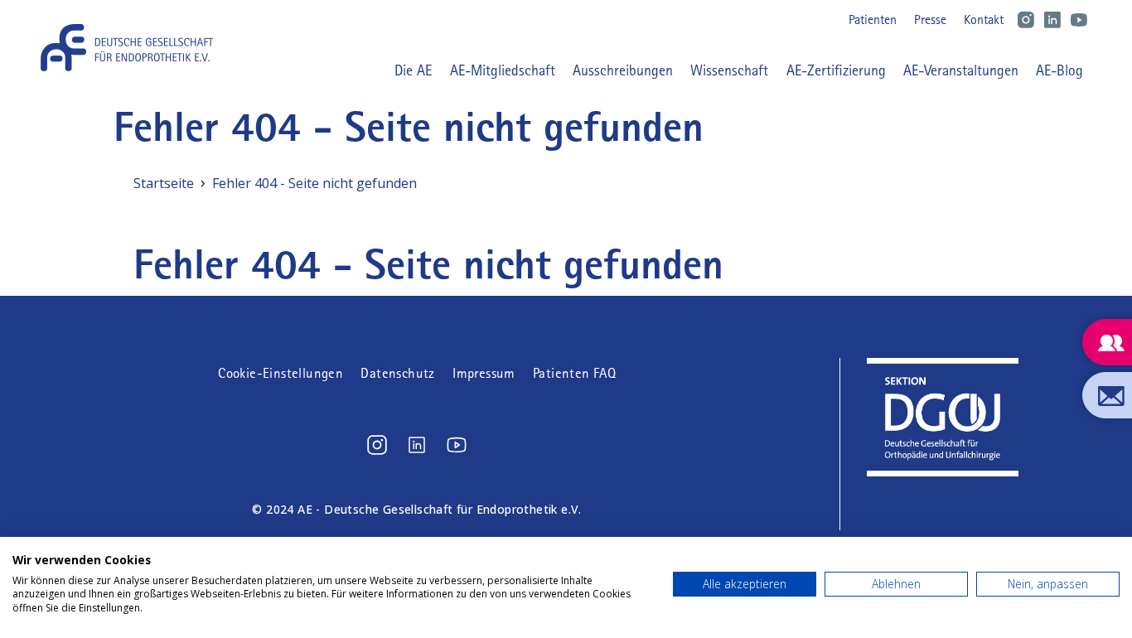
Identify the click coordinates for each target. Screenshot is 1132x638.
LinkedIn (1052, 20)
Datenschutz (397, 373)
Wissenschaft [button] (729, 70)
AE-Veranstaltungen (960, 70)
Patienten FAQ (574, 373)
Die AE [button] (413, 70)
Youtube (1079, 20)
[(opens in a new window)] (377, 445)
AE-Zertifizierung (836, 70)
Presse (930, 19)
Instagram (1026, 20)
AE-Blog (1059, 70)
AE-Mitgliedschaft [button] (502, 70)
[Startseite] (133, 47)
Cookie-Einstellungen (280, 373)
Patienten (873, 19)
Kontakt (984, 19)
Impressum (483, 373)
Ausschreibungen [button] (623, 70)
